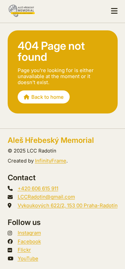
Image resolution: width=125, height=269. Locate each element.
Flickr (24, 250)
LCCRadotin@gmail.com (46, 197)
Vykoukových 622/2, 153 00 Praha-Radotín (68, 205)
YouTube (28, 258)
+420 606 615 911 (38, 188)
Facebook (29, 241)
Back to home (47, 97)
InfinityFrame (50, 161)
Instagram (29, 233)
